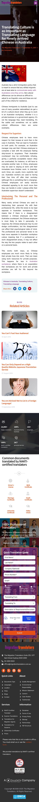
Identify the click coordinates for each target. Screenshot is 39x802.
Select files (28, 618)
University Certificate (10, 512)
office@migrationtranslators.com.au (15, 627)
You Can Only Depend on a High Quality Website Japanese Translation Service (19, 367)
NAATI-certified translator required (8, 589)
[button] (35, 3)
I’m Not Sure (33, 589)
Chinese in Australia (10, 281)
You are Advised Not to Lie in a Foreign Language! (19, 402)
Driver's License (11, 486)
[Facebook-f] (3, 670)
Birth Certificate (28, 486)
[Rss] (19, 670)
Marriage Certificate (10, 499)
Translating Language (11, 284)
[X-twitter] (9, 670)
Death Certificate (28, 499)
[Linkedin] (14, 670)
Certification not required (23, 590)
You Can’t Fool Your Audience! (15, 333)
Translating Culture (25, 281)
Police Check (28, 512)
